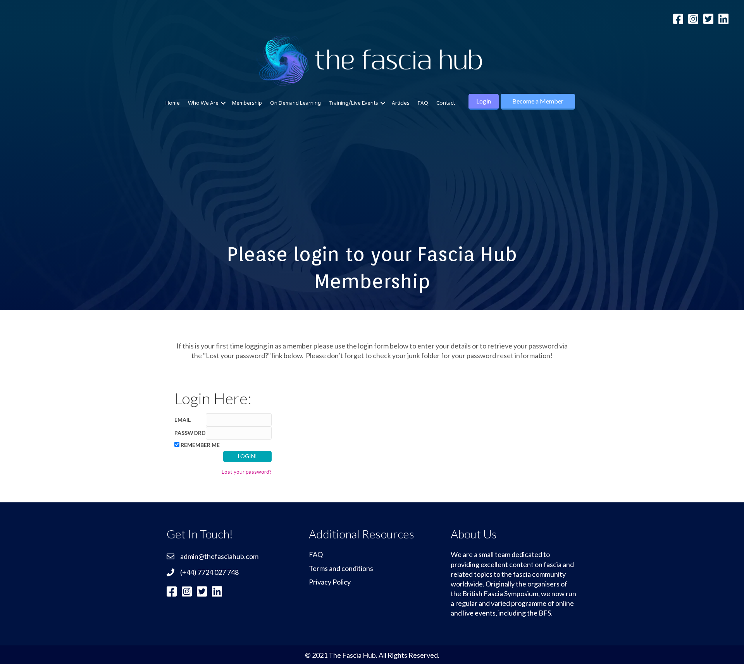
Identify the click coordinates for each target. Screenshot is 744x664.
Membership (247, 103)
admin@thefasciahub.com (219, 556)
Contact (445, 103)
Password (190, 432)
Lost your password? (247, 471)
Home (172, 103)
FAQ (423, 103)
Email (182, 419)
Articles (401, 103)
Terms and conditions (341, 568)
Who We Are (203, 103)
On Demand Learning (295, 103)
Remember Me (200, 445)
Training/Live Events (353, 103)
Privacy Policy (330, 582)
